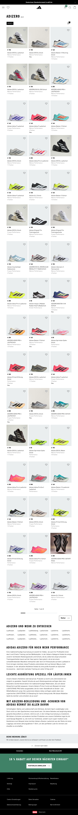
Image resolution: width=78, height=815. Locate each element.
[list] (35, 23)
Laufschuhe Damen (44, 635)
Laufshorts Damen (66, 635)
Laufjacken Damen (21, 635)
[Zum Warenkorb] (74, 7)
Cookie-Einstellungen (14, 799)
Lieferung (10, 778)
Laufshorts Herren (66, 639)
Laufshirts (54, 631)
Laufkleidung (33, 631)
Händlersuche (33, 789)
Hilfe (8, 789)
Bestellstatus (54, 778)
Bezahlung (53, 784)
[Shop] (39, 8)
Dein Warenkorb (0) (55, 751)
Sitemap (9, 784)
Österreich (42, 812)
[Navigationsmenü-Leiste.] (3, 7)
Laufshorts (66, 631)
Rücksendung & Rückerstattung (39, 778)
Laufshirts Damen (54, 635)
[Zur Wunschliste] (8, 7)
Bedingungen (33, 805)
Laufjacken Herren (21, 639)
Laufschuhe (44, 631)
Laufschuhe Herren (44, 639)
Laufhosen (10, 631)
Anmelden (19, 751)
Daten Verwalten (34, 799)
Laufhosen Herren (10, 639)
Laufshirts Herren (54, 639)
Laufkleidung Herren (33, 639)
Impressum (32, 784)
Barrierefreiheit (55, 805)
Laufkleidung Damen (33, 635)
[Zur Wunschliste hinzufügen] (24, 31)
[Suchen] (69, 7)
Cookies (52, 799)
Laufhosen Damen (10, 635)
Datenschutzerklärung (14, 805)
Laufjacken (21, 631)
